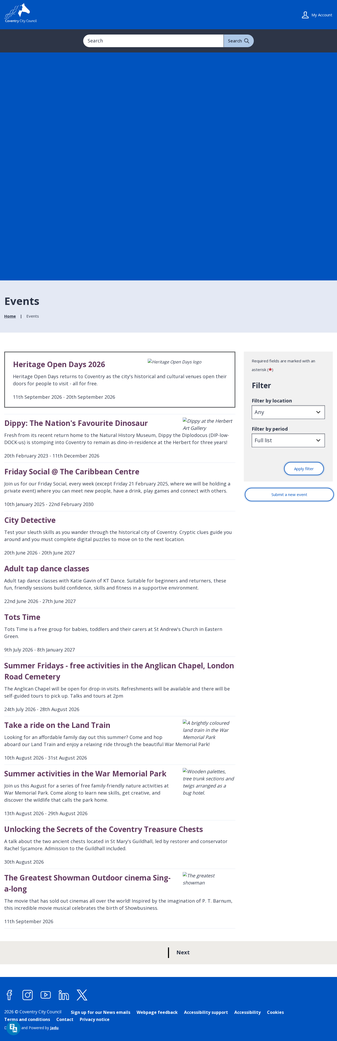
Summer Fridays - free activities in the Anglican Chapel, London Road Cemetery (119, 671)
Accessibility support (206, 1012)
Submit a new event (289, 494)
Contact (64, 1019)
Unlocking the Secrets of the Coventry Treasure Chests (103, 829)
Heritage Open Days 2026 (59, 364)
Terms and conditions (27, 1019)
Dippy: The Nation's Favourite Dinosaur (76, 423)
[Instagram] (27, 995)
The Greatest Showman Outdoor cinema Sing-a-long (87, 883)
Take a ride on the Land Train (57, 725)
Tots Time (22, 617)
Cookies (275, 1012)
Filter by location (272, 400)
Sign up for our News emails (100, 1012)
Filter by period (270, 429)
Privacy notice (95, 1019)
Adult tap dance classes (46, 568)
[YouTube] (45, 995)
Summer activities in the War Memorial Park (85, 773)
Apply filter (304, 468)
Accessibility (247, 1012)
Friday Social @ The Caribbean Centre (71, 471)
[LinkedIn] (64, 995)
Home (10, 316)
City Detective (30, 520)
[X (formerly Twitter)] (82, 995)
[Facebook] (9, 995)
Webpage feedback (157, 1012)
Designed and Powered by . (31, 1027)
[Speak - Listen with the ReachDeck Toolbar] (13, 1028)
